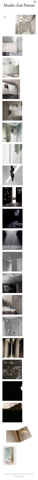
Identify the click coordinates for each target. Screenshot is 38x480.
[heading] (19, 7)
